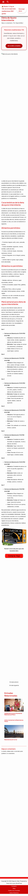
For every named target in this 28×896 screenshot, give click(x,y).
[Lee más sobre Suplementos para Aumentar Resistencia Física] (14, 705)
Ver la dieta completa (14, 45)
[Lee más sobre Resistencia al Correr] (14, 731)
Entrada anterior (14, 682)
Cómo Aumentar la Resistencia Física (13, 720)
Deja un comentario (6, 23)
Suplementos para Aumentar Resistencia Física (13, 714)
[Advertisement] (14, 115)
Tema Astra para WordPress (14, 883)
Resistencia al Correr (10, 739)
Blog (14, 888)
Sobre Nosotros (14, 892)
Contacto (14, 886)
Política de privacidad (14, 890)
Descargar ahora (22, 10)
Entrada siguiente (14, 685)
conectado (17, 751)
